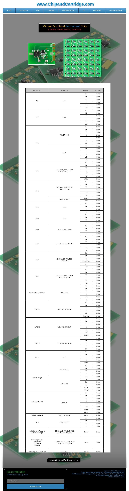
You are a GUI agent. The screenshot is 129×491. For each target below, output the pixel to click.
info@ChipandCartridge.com (94, 472)
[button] (23, 10)
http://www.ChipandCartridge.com (114, 471)
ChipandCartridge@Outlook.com (114, 472)
